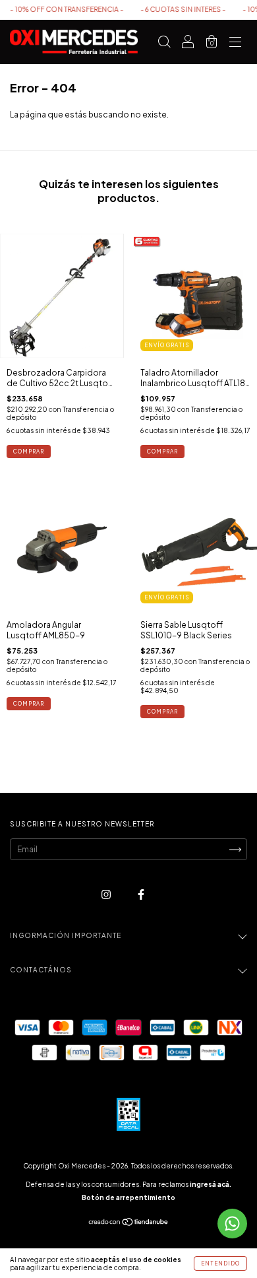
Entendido (220, 1263)
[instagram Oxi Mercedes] (106, 895)
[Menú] (235, 44)
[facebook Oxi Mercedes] (141, 895)
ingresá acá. (210, 1184)
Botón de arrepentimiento (128, 1197)
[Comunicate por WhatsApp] (232, 1223)
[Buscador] (164, 44)
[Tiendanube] (129, 1223)
